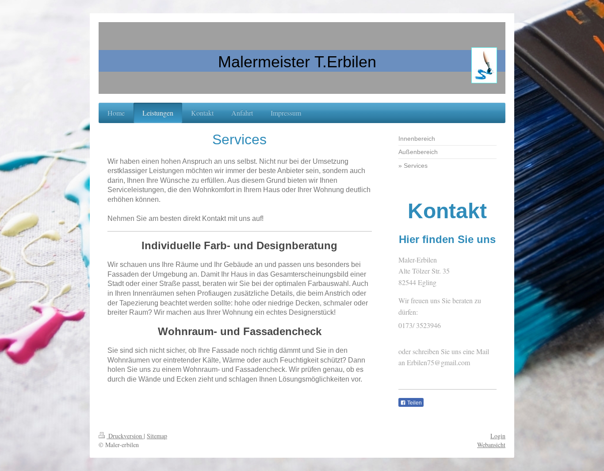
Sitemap (157, 436)
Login (497, 436)
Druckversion (125, 436)
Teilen (414, 403)
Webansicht (491, 444)
